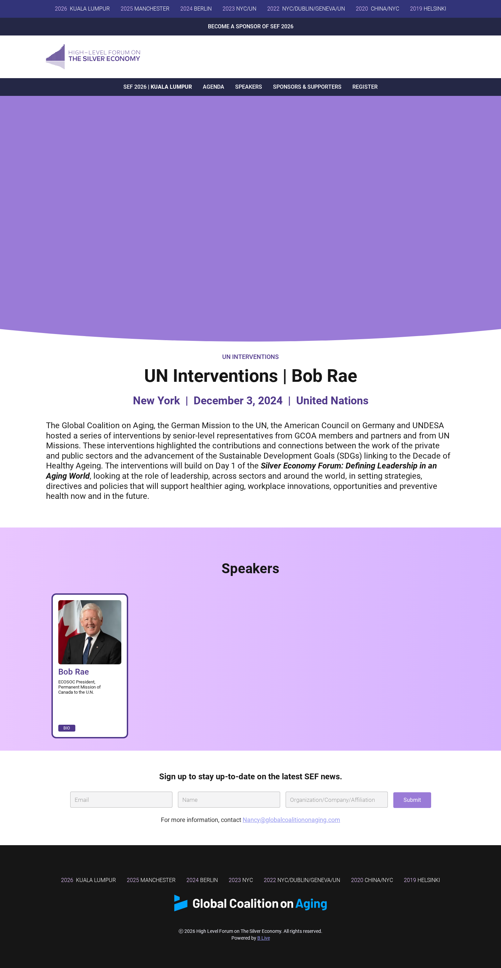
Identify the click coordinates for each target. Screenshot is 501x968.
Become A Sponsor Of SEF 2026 (250, 26)
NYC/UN (239, 8)
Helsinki (422, 880)
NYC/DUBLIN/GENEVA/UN (306, 8)
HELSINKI (428, 8)
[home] (93, 56)
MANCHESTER (145, 8)
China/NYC (372, 880)
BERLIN (196, 8)
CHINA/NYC (377, 8)
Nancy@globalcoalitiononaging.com (291, 819)
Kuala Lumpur (82, 8)
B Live (263, 938)
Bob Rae (73, 672)
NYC (241, 880)
